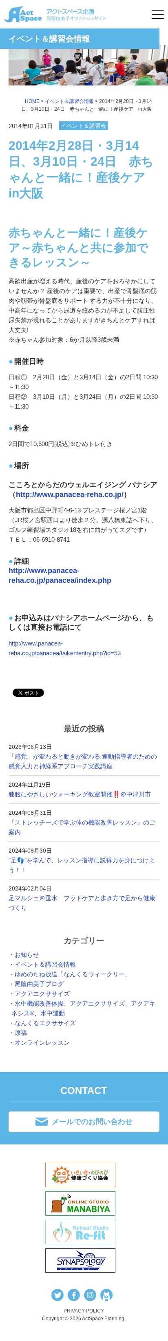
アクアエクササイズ (42, 993)
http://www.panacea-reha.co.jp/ (70, 494)
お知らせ (27, 954)
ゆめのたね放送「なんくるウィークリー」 (73, 974)
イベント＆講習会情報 (45, 964)
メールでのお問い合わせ (92, 1122)
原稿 (21, 1032)
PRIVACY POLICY (84, 1311)
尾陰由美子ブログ (39, 983)
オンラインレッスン (42, 1042)
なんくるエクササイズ (45, 1022)
